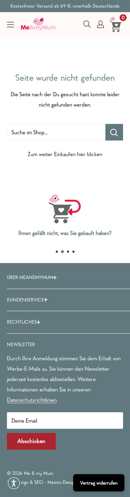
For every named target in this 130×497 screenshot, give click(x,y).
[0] (116, 24)
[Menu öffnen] (10, 24)
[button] (14, 483)
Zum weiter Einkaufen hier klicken (65, 154)
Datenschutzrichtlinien (32, 400)
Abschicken (31, 441)
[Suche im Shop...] (114, 132)
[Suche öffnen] (87, 24)
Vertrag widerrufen (99, 482)
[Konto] (100, 24)
